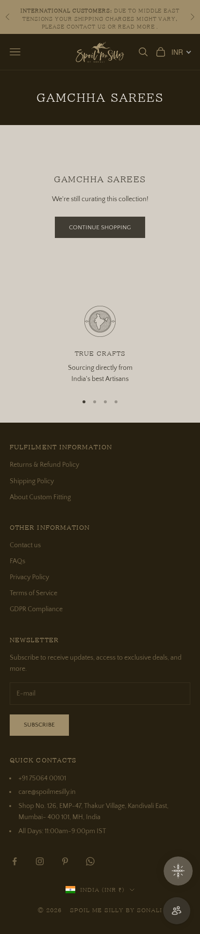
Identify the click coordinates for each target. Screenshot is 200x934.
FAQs (17, 561)
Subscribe (39, 724)
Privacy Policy (29, 577)
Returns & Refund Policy (44, 465)
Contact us (25, 545)
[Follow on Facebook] (14, 861)
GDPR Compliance (36, 609)
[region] (100, 345)
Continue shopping (100, 227)
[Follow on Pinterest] (65, 861)
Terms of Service (33, 593)
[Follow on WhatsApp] (90, 861)
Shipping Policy (32, 481)
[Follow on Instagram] (40, 861)
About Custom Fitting (40, 497)
